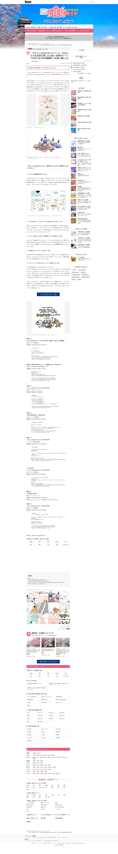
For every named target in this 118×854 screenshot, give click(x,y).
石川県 (34, 763)
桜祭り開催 (59, 696)
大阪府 (34, 767)
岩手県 (41, 755)
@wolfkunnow (47, 72)
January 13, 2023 (48, 460)
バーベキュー (60, 702)
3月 (29, 715)
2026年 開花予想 (58, 818)
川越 (55, 757)
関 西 (28, 767)
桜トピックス (85, 30)
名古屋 (37, 765)
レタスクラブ (27, 840)
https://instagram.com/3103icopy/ (41, 581)
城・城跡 (44, 702)
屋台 (29, 705)
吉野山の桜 (83, 272)
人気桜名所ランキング (31, 814)
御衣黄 (58, 737)
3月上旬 (40, 715)
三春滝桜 (74, 270)
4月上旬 (40, 718)
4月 (29, 718)
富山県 (38, 763)
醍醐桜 (79, 279)
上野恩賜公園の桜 (75, 274)
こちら (54, 67)
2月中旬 (51, 712)
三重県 (45, 765)
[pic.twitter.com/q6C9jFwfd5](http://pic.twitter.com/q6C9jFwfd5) (43, 526)
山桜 (44, 734)
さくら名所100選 (71, 30)
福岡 (27, 789)
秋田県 (45, 755)
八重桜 (29, 729)
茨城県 (34, 758)
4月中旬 (51, 718)
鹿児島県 (57, 773)
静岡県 (48, 765)
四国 (69, 27)
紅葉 (58, 837)
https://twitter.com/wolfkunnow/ (39, 579)
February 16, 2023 (46, 432)
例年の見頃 (43, 818)
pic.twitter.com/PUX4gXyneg (45, 357)
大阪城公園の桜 (85, 274)
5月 (29, 721)
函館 (39, 753)
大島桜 (29, 734)
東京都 (34, 757)
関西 (61, 27)
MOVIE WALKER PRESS (48, 840)
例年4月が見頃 (58, 805)
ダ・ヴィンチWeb (33, 840)
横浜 (45, 757)
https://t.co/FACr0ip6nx (35, 357)
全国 (27, 795)
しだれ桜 (59, 729)
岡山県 (38, 769)
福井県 (41, 763)
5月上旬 (40, 721)
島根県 (49, 769)
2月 (29, 712)
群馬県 (58, 757)
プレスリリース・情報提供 (57, 843)
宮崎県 (53, 773)
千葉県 (48, 757)
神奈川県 (42, 757)
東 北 (28, 755)
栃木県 (62, 757)
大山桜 (44, 737)
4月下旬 (62, 718)
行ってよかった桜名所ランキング (62, 814)
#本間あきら (54, 403)
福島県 (53, 755)
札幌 (37, 753)
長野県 (38, 760)
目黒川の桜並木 (75, 272)
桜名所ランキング (45, 30)
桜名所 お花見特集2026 (31, 27)
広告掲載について (68, 843)
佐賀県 (38, 773)
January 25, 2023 (46, 486)
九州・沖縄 (74, 27)
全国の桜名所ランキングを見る (84, 73)
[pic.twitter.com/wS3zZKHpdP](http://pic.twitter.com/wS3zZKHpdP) (43, 379)
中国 (66, 27)
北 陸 (28, 763)
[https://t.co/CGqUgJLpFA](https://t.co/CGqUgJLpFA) (45, 378)
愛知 (64, 787)
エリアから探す (32, 30)
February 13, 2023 (46, 528)
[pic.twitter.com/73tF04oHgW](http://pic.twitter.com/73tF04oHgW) (46, 406)
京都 (63, 27)
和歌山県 (50, 767)
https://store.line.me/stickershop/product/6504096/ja (52, 582)
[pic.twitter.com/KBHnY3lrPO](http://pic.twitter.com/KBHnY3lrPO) (53, 459)
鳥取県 (45, 769)
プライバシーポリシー (38, 843)
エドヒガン (30, 737)
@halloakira (33, 459)
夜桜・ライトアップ (47, 696)
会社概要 (73, 843)
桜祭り (56, 802)
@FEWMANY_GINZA (54, 356)
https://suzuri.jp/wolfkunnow (39, 583)
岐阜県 (41, 765)
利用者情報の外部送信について (81, 843)
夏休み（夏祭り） (54, 837)
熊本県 (45, 773)
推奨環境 (44, 843)
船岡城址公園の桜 (86, 277)
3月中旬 (51, 715)
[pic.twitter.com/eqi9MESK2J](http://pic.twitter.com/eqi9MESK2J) (53, 484)
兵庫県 (41, 767)
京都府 (38, 767)
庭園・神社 (45, 699)
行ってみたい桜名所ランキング (47, 814)
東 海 (28, 765)
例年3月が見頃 (44, 805)
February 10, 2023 (46, 359)
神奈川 (52, 787)
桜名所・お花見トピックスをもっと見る (48, 661)
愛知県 (34, 765)
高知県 (45, 771)
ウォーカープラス (28, 837)
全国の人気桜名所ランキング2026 (40, 49)
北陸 (55, 27)
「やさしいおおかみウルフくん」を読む (48, 294)
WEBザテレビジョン (40, 840)
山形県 (49, 755)
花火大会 (48, 837)
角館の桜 (74, 279)
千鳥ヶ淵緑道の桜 (82, 270)
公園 (29, 702)
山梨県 (34, 760)
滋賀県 (54, 767)
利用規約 (33, 843)
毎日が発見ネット (56, 840)
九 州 (28, 773)
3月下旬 (62, 715)
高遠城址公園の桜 (75, 277)
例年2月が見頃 (30, 805)
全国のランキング (34, 683)
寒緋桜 (58, 731)
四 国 (28, 771)
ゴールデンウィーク (43, 837)
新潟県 (41, 760)
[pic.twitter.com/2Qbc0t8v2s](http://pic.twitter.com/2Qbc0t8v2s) (43, 431)
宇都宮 (65, 757)
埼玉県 (52, 757)
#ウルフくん (44, 403)
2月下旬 (62, 712)
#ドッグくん (49, 403)
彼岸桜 (29, 731)
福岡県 (34, 773)
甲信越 (51, 27)
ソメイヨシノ (45, 729)
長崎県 (41, 773)
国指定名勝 (30, 699)
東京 (48, 27)
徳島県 (41, 771)
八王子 (37, 757)
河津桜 (29, 740)
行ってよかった (58, 30)
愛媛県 (38, 771)
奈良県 (45, 767)
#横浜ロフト (38, 459)
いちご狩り (34, 837)
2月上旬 (40, 712)
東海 (58, 27)
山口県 (41, 769)
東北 (42, 27)
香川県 (34, 771)
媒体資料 (63, 843)
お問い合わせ (49, 843)
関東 (45, 27)
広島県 (34, 769)
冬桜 (44, 731)
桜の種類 (28, 821)
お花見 (38, 837)
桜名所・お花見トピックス (32, 818)
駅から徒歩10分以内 (61, 699)
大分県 (49, 773)
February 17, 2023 (47, 407)
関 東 (28, 757)
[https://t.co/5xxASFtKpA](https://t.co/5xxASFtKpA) (45, 525)
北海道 (38, 27)
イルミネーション (63, 837)
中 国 (28, 769)
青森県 (38, 755)
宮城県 (34, 755)
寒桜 (58, 734)
